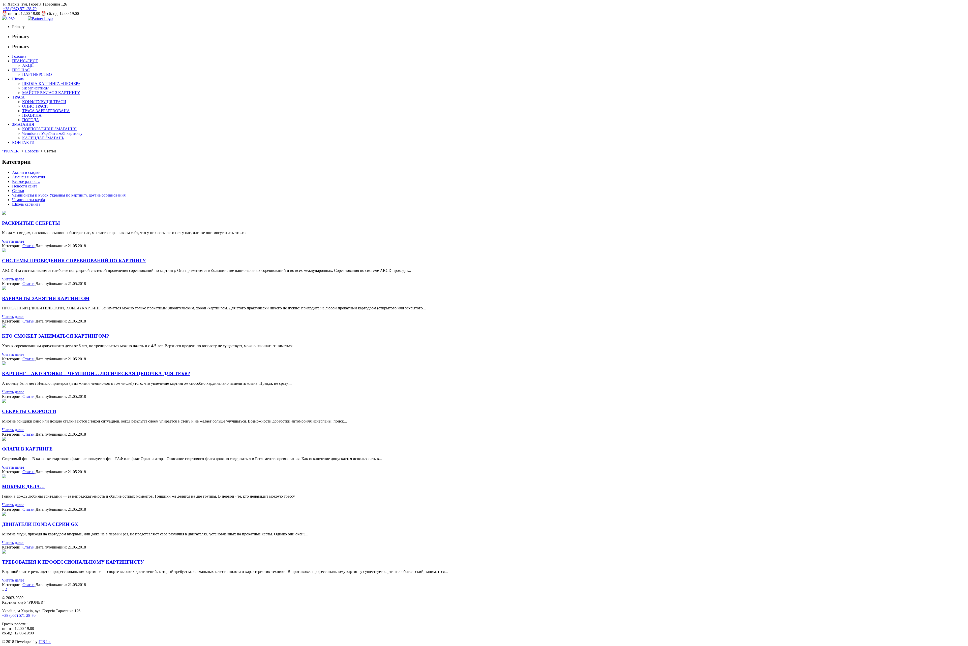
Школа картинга (26, 204)
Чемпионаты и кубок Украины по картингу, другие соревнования (69, 195)
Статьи (18, 190)
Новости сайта (24, 186)
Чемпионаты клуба (28, 200)
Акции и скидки (26, 172)
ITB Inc (45, 641)
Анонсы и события (28, 177)
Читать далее (13, 241)
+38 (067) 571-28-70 (20, 9)
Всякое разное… (26, 181)
